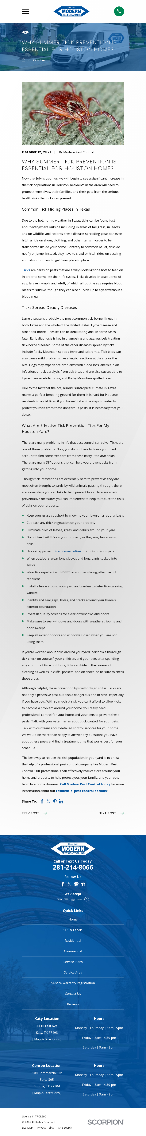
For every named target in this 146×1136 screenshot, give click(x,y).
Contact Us (73, 993)
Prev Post (30, 813)
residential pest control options (81, 791)
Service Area (73, 972)
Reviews (73, 1004)
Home (73, 919)
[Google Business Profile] (76, 884)
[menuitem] (27, 1127)
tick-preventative (67, 551)
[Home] (71, 11)
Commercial (73, 951)
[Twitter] (69, 884)
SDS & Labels (73, 930)
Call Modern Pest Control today (85, 784)
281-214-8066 (73, 867)
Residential (73, 940)
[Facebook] (63, 884)
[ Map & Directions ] (46, 1039)
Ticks (26, 270)
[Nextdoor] (83, 884)
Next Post (107, 813)
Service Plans (73, 962)
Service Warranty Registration (73, 983)
